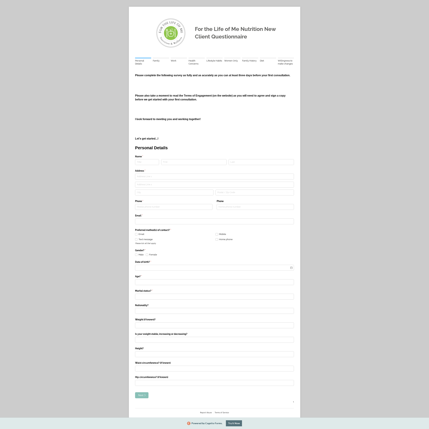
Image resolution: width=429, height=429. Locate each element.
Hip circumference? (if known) (151, 377)
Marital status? (148, 290)
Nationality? (141, 305)
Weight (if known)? (145, 319)
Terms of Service (222, 413)
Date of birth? (148, 262)
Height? (139, 348)
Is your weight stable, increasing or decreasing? (161, 334)
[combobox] (214, 297)
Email (143, 215)
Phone (144, 201)
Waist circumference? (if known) (153, 363)
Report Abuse (206, 413)
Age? (143, 276)
